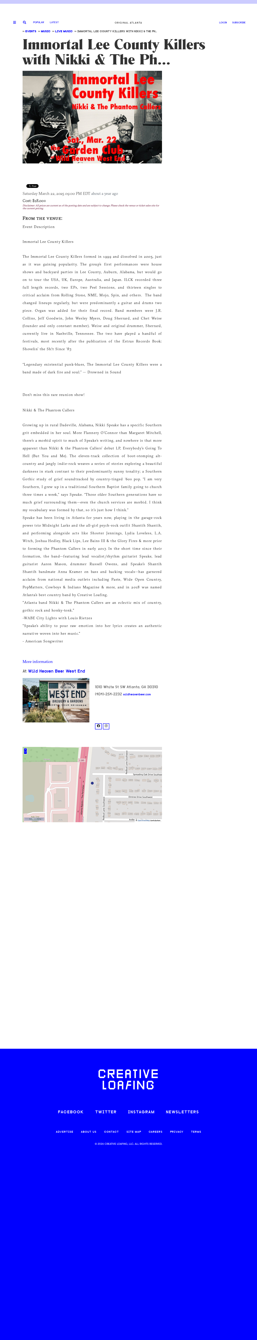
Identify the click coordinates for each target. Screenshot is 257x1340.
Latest (54, 22)
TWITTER (106, 1112)
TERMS (196, 1132)
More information (38, 661)
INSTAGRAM (141, 1112)
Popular (38, 22)
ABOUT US (89, 1132)
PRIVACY (176, 1132)
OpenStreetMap (144, 820)
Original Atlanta (128, 22)
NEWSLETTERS (182, 1112)
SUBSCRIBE (239, 22)
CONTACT (111, 1132)
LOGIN (223, 22)
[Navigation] (13, 22)
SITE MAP (133, 1132)
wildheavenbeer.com (137, 694)
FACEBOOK (71, 1112)
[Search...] (24, 22)
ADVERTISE (64, 1132)
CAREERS (156, 1132)
